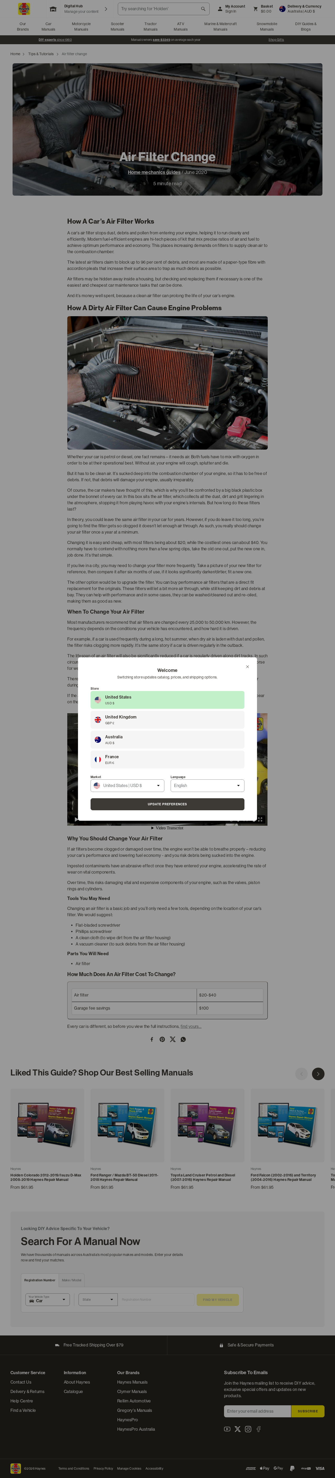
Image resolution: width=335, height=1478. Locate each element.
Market (96, 777)
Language (178, 777)
